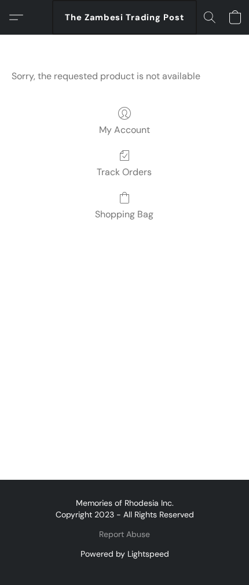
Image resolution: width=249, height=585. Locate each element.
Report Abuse (124, 534)
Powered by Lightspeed (124, 554)
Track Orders (124, 172)
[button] (124, 17)
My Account (124, 130)
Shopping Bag (124, 214)
